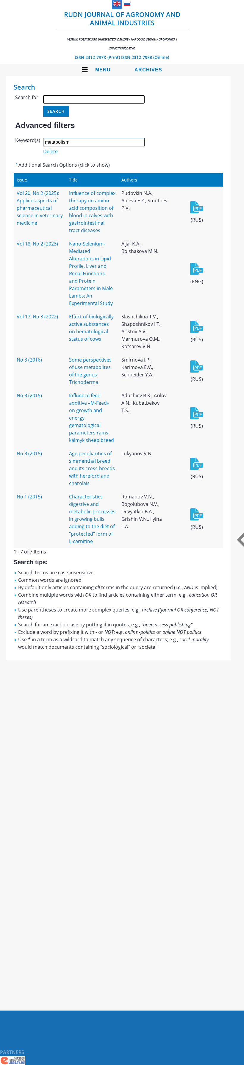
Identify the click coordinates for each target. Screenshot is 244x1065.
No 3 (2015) (29, 395)
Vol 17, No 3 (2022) (37, 316)
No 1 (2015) (29, 496)
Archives (148, 69)
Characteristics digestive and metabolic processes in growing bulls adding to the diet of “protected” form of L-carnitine (92, 519)
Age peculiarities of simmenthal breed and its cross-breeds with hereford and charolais (92, 468)
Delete (50, 151)
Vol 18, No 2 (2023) (37, 243)
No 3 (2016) (29, 359)
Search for (26, 97)
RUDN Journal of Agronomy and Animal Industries (122, 30)
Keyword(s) (27, 140)
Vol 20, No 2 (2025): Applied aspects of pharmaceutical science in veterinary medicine (40, 208)
